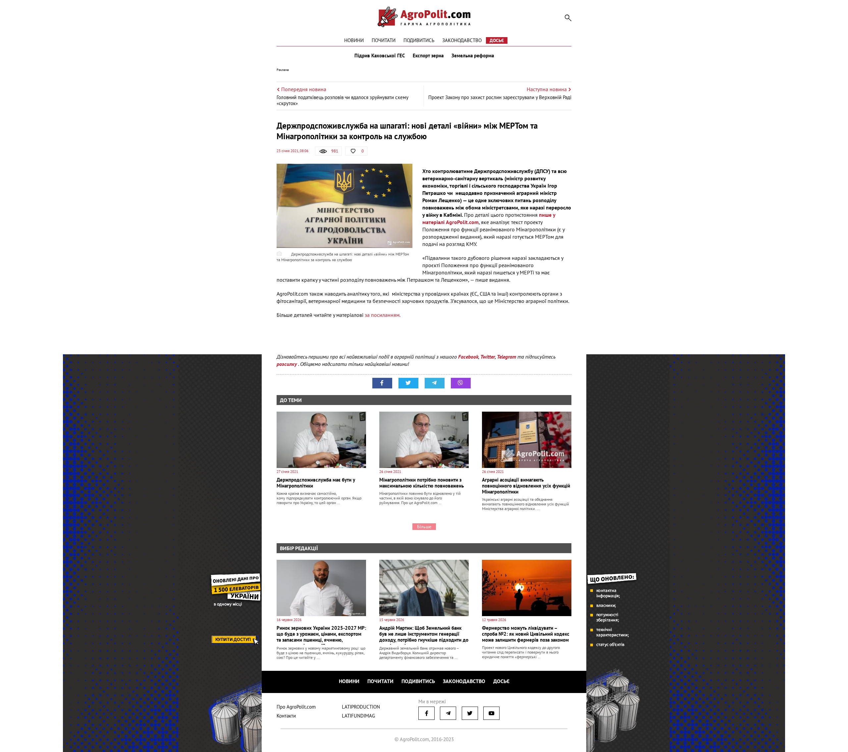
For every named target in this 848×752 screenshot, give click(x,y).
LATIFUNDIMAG (358, 716)
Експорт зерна (428, 56)
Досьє (497, 40)
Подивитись (418, 40)
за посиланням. (383, 315)
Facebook (468, 356)
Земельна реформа (472, 56)
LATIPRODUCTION (361, 707)
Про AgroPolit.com (296, 707)
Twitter (487, 356)
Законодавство (462, 40)
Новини (354, 40)
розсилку (287, 364)
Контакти (286, 716)
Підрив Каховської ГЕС (379, 56)
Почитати (384, 40)
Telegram (506, 356)
